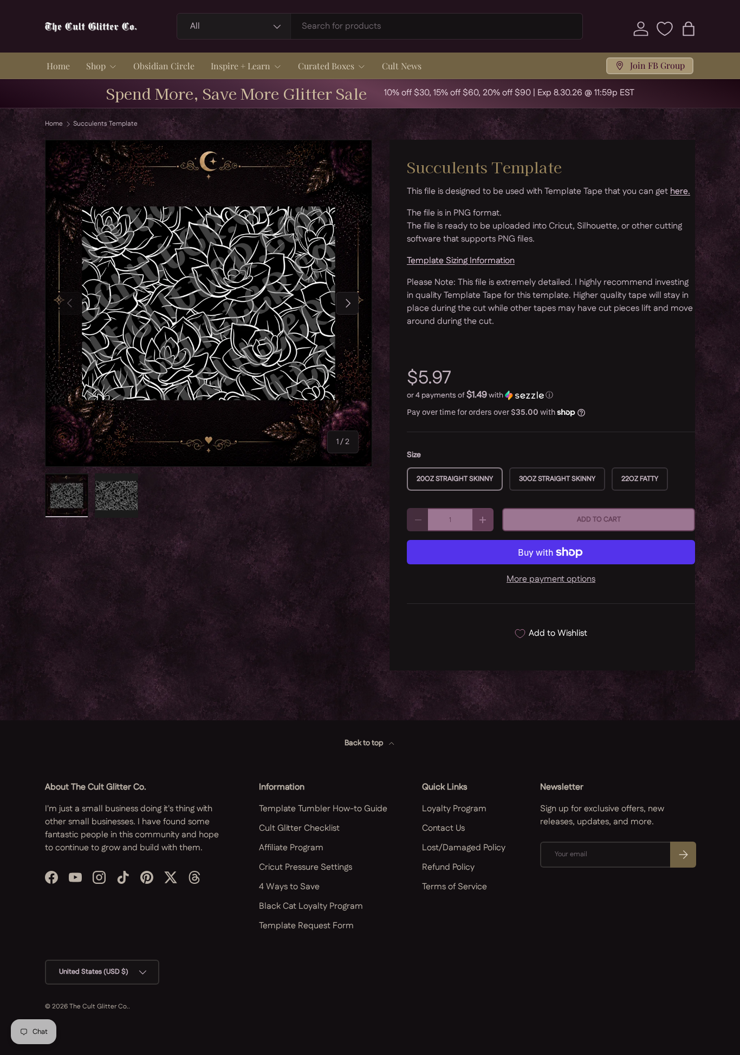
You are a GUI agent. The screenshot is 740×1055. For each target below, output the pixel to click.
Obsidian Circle (163, 65)
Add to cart (599, 519)
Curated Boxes (326, 65)
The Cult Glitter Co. (98, 1006)
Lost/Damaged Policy (463, 848)
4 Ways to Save (289, 887)
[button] (688, 29)
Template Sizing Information (461, 261)
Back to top (365, 743)
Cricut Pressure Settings (305, 867)
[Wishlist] (665, 29)
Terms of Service (454, 887)
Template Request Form (306, 926)
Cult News (401, 65)
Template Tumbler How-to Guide (323, 809)
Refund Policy (448, 867)
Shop (96, 65)
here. (680, 191)
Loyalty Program (454, 809)
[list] (209, 303)
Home (58, 65)
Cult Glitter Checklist (299, 828)
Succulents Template (105, 124)
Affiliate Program (291, 848)
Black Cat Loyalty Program (311, 906)
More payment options (551, 579)
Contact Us (443, 828)
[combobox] (380, 26)
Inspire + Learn (240, 65)
